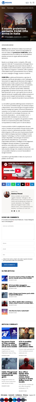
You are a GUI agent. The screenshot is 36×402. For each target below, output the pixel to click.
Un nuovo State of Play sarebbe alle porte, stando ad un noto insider (21, 277)
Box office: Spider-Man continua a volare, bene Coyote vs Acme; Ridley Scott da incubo (21, 303)
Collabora (18, 395)
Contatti (11, 395)
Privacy (25, 395)
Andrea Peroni (8, 37)
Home (3, 8)
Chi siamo (4, 395)
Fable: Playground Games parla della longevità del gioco (21, 294)
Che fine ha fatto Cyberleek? (19, 311)
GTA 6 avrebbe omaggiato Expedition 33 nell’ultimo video (19, 285)
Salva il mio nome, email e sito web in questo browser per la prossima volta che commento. (17, 259)
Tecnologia (10, 8)
